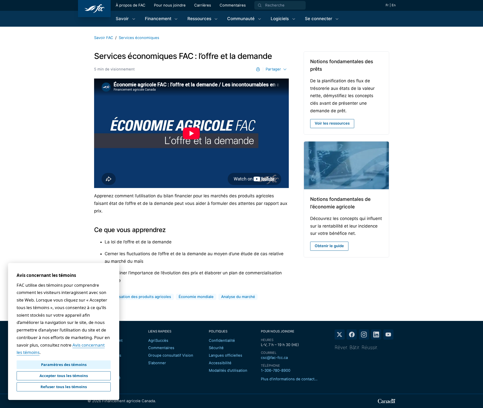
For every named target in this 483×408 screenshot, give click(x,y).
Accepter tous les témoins (63, 375)
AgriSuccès (158, 340)
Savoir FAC (103, 37)
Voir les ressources (334, 124)
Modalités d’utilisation (228, 370)
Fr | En (390, 5)
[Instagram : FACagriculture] (364, 334)
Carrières (202, 5)
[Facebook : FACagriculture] (352, 334)
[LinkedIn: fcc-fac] (376, 334)
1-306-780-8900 (275, 370)
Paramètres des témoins (64, 364)
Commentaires (233, 5)
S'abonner (157, 363)
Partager (273, 69)
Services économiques (139, 37)
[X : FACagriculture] (340, 334)
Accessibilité (220, 363)
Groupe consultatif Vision (170, 355)
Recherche (275, 5)
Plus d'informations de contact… (289, 379)
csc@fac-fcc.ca (274, 357)
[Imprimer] (258, 69)
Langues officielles (225, 355)
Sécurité (216, 348)
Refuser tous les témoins (64, 386)
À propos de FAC (130, 5)
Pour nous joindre (170, 5)
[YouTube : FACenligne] (388, 334)
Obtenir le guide (329, 246)
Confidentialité (222, 340)
